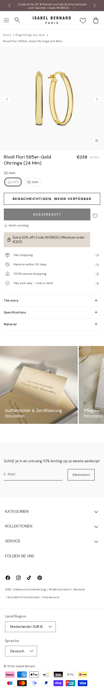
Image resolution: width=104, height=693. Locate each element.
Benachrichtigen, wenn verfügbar (52, 199)
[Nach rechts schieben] (97, 99)
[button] (6, 20)
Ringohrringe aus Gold (30, 35)
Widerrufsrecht (60, 589)
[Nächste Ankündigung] (94, 5)
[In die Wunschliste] (95, 215)
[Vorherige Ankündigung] (9, 5)
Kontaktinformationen (24, 597)
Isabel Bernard (25, 666)
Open (52, 336)
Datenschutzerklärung (30, 589)
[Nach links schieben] (7, 99)
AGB (8, 589)
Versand (79, 589)
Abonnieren (81, 475)
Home (7, 35)
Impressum (50, 597)
